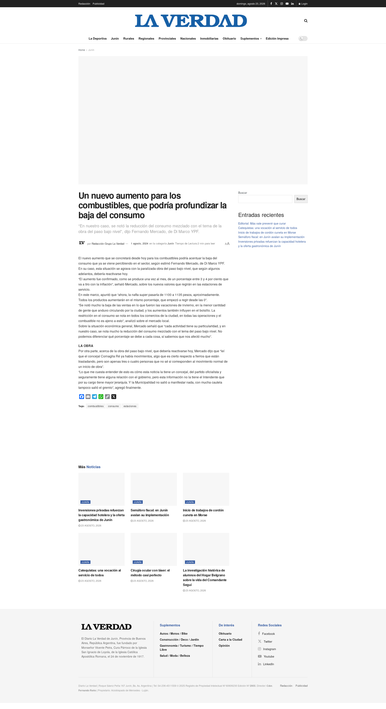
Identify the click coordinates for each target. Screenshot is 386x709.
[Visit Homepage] (191, 20)
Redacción (84, 3)
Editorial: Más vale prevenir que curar (262, 223)
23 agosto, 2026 (90, 525)
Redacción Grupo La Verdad (108, 243)
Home (81, 49)
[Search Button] (306, 20)
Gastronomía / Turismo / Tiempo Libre (182, 647)
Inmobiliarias (209, 38)
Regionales (146, 38)
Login (304, 3)
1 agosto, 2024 (139, 243)
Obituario (229, 38)
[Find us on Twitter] (276, 3)
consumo (113, 406)
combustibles (96, 406)
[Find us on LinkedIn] (292, 3)
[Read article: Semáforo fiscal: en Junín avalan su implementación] (154, 489)
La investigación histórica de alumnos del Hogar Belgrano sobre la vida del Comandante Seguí (205, 577)
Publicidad (98, 3)
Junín (115, 38)
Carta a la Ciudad (230, 639)
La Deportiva (98, 38)
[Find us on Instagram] (281, 3)
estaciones (130, 406)
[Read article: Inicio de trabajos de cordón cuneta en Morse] (206, 489)
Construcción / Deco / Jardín (179, 639)
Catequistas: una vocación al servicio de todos (99, 572)
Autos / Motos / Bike (174, 633)
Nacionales (188, 38)
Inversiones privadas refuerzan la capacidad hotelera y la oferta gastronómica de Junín (101, 515)
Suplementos (249, 38)
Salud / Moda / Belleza (175, 656)
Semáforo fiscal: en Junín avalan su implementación (150, 512)
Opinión (224, 645)
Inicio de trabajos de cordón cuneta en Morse (203, 512)
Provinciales (167, 38)
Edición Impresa (277, 38)
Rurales (128, 38)
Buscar (242, 193)
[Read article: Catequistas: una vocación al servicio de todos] (101, 549)
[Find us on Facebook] (271, 3)
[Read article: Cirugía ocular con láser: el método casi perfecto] (154, 549)
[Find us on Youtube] (287, 3)
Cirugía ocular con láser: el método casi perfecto (150, 572)
